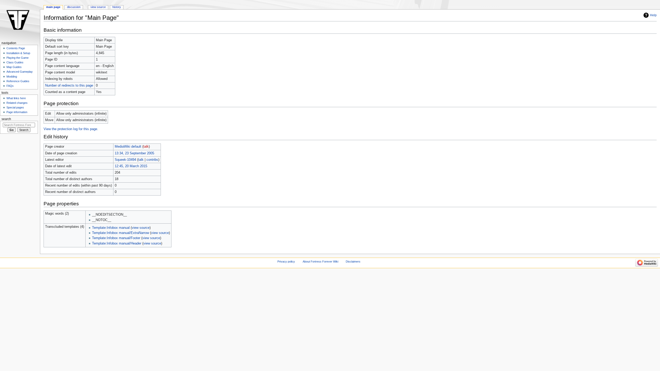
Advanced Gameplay (19, 71)
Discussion (73, 7)
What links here (16, 98)
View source (98, 7)
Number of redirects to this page (69, 85)
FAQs (10, 85)
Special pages (15, 107)
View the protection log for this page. (71, 129)
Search (6, 119)
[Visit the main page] (20, 20)
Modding (11, 76)
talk (146, 146)
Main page (53, 7)
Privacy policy (286, 261)
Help (653, 15)
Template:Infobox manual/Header (116, 243)
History (116, 7)
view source (141, 228)
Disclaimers (353, 261)
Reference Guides (17, 81)
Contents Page (15, 48)
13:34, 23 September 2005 (134, 153)
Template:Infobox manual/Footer (116, 238)
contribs (152, 160)
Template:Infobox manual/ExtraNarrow (120, 233)
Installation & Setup (18, 53)
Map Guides (14, 67)
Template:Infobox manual (111, 228)
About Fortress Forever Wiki (320, 261)
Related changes (17, 102)
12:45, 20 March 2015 (131, 166)
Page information (16, 112)
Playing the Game (17, 57)
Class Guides (14, 62)
